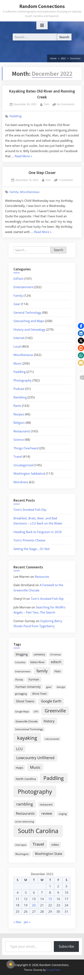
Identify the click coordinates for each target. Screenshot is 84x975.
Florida (19, 679)
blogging (22, 654)
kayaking (27, 737)
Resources (42, 577)
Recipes (18, 414)
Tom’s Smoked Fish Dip (29, 510)
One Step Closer (42, 172)
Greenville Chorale (26, 721)
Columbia (20, 662)
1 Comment (66, 180)
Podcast (18, 389)
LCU (19, 748)
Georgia (61, 687)
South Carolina (38, 831)
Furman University (28, 687)
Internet (18, 338)
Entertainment (23, 287)
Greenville (55, 711)
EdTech (18, 279)
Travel (17, 456)
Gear (16, 304)
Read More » (23, 156)
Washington (22, 854)
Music (17, 363)
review (46, 813)
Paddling (16, 116)
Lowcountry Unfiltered (35, 757)
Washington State (48, 853)
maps (19, 768)
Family (14, 192)
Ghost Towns (25, 701)
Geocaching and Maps (28, 321)
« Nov (17, 922)
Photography (22, 380)
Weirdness (20, 482)
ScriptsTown (53, 970)
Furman (34, 679)
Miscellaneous (30, 192)
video (55, 845)
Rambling (20, 397)
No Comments (65, 104)
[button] (81, 326)
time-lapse (20, 844)
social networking (24, 821)
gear (49, 687)
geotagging (21, 693)
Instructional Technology (29, 729)
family (42, 670)
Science (18, 439)
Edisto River (37, 662)
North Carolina (26, 779)
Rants (17, 406)
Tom (46, 104)
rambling (24, 804)
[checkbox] (11, 964)
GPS (36, 711)
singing (63, 813)
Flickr (57, 671)
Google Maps (22, 711)
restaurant (46, 804)
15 (50, 899)
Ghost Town (39, 693)
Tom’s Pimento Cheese (29, 540)
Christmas (55, 654)
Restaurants (21, 431)
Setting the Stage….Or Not (31, 549)
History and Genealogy (29, 329)
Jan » (27, 922)
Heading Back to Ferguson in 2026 (37, 532)
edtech (56, 662)
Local (17, 346)
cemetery (39, 654)
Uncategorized (23, 465)
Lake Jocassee (52, 738)
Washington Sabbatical (29, 473)
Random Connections (42, 6)
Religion (19, 423)
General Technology (27, 312)
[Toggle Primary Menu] (42, 25)
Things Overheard (26, 448)
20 (34, 905)
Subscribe (66, 946)
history (49, 720)
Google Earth (51, 701)
